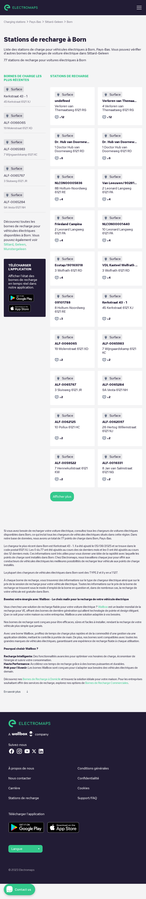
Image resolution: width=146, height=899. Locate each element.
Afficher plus (62, 496)
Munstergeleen (15, 248)
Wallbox (103, 606)
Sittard (8, 244)
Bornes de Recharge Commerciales (106, 682)
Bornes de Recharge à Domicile (42, 679)
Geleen (20, 244)
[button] (139, 8)
